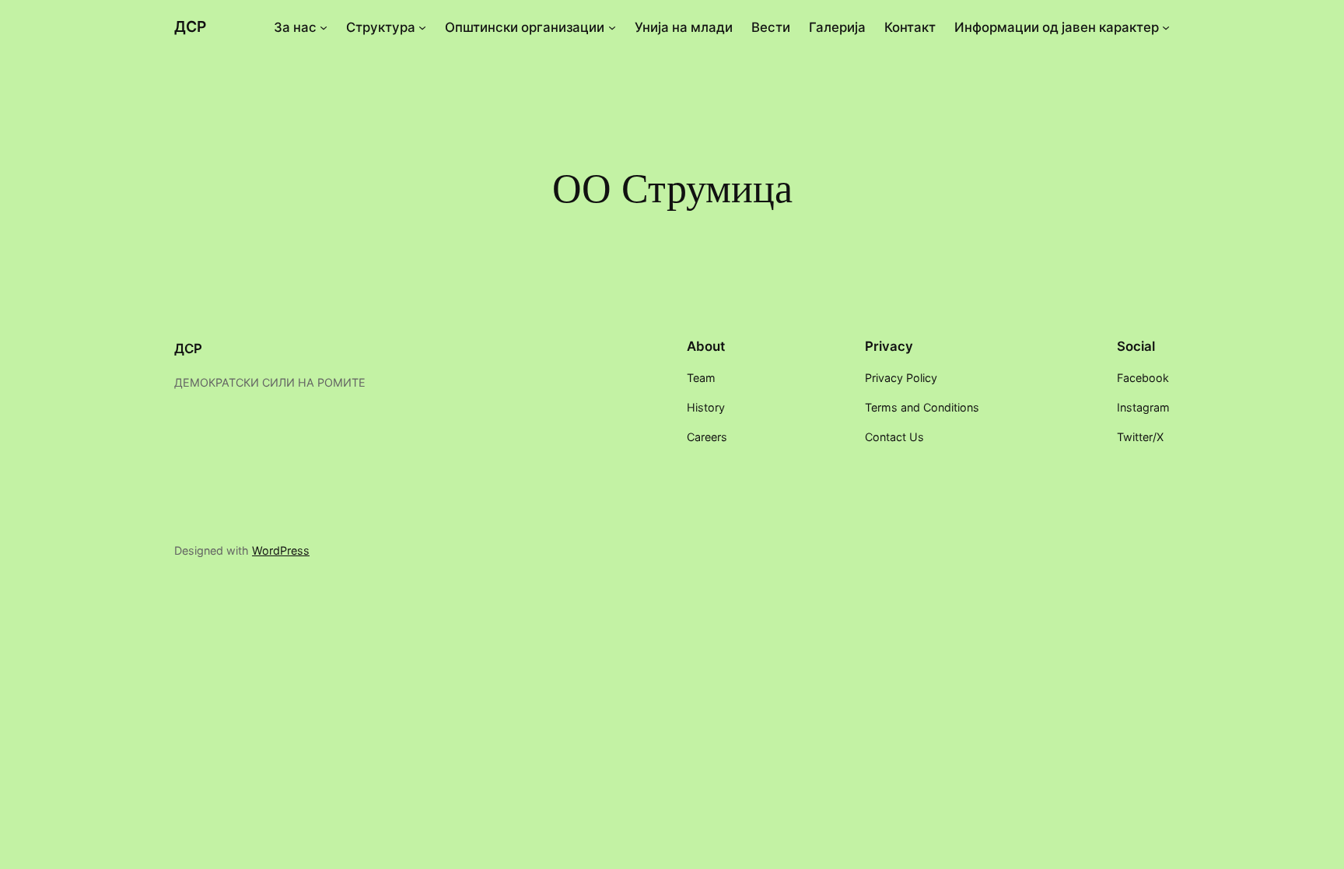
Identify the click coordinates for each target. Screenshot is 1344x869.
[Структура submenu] (422, 27)
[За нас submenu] (323, 27)
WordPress (281, 550)
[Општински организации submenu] (612, 27)
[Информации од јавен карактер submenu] (1166, 27)
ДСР (190, 26)
